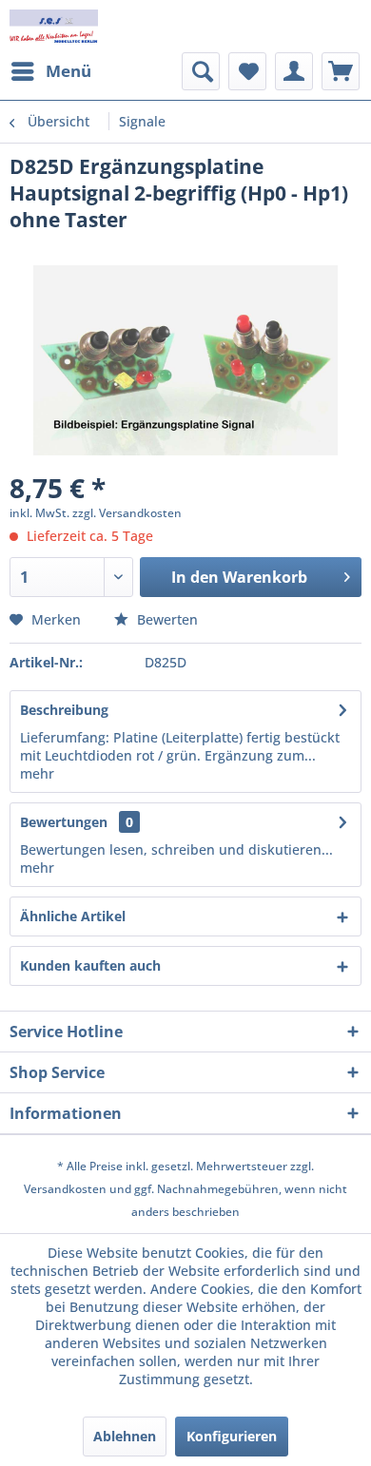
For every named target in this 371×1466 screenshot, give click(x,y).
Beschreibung (64, 710)
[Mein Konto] (294, 71)
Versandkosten (65, 1189)
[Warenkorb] (341, 71)
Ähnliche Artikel (73, 916)
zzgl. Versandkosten (127, 513)
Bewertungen (63, 822)
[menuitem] (50, 71)
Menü (68, 71)
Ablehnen (124, 1436)
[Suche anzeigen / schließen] (201, 71)
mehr (37, 773)
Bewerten (165, 619)
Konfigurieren (231, 1436)
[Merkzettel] (247, 71)
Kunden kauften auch (90, 965)
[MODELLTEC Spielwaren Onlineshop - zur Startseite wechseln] (54, 26)
